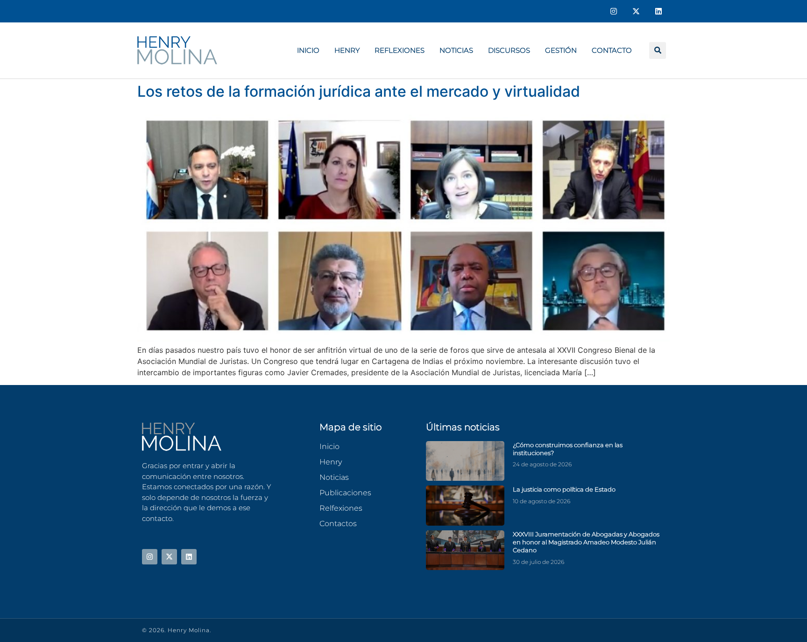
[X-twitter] (636, 11)
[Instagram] (613, 11)
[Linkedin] (658, 11)
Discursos (509, 50)
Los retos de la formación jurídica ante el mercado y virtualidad (358, 91)
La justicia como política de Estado (564, 489)
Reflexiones (400, 50)
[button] (657, 50)
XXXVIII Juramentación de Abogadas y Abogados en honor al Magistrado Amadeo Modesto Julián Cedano (586, 542)
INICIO (308, 50)
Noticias (456, 50)
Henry (347, 50)
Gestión (561, 50)
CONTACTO (612, 50)
